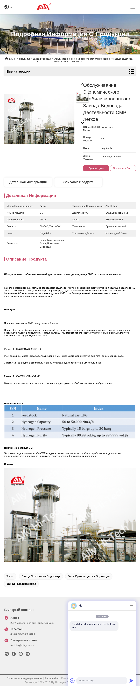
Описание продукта (78, 182)
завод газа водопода (21, 583)
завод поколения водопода (41, 576)
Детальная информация (28, 182)
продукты (24, 58)
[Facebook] (13, 654)
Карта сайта (52, 678)
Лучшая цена (96, 168)
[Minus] (131, 606)
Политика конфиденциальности (24, 678)
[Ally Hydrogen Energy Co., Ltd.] (71, 7)
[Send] (131, 680)
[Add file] (72, 680)
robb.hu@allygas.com (22, 645)
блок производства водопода (89, 576)
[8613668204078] (20, 654)
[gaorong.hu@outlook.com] (27, 654)
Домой (12, 58)
